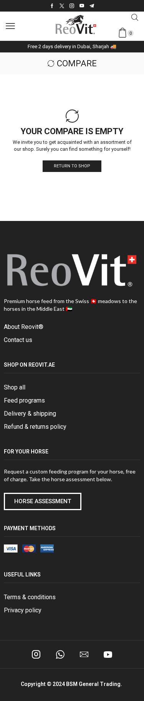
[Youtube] (81, 5)
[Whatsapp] (60, 654)
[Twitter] (62, 5)
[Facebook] (52, 5)
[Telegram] (91, 5)
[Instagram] (72, 5)
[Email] (84, 654)
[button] (10, 26)
